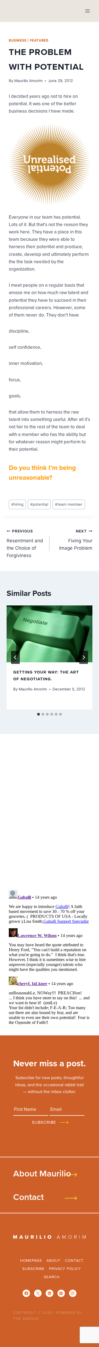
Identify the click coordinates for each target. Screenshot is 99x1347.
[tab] (38, 714)
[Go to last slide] (15, 657)
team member (68, 504)
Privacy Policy (65, 1268)
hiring (17, 504)
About (53, 1260)
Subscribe (33, 1268)
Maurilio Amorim (28, 80)
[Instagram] (72, 1293)
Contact (28, 1196)
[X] (38, 1293)
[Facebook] (26, 1293)
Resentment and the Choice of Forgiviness (25, 543)
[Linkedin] (49, 1293)
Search (52, 1276)
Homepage (31, 1260)
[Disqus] (49, 814)
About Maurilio (42, 1173)
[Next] (83, 657)
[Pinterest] (61, 1293)
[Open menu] (87, 11)
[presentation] (49, 633)
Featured (39, 40)
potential (39, 504)
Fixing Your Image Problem (75, 540)
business (18, 40)
